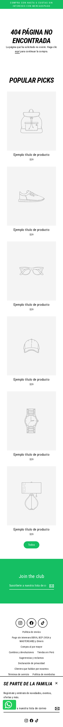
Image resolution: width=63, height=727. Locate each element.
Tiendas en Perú (45, 652)
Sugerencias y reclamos (31, 657)
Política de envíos (31, 632)
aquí (17, 51)
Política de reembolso (44, 674)
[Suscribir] (56, 708)
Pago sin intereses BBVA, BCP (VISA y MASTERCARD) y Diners (31, 639)
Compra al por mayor (31, 646)
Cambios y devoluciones (21, 652)
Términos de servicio (18, 674)
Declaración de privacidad (31, 663)
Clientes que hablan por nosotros (31, 668)
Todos (31, 544)
